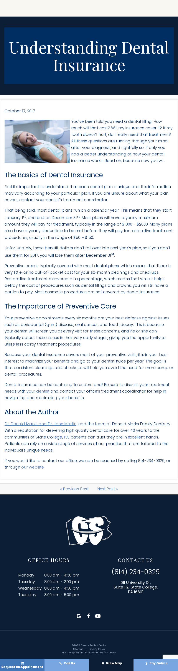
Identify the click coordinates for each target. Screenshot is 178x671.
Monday (26, 575)
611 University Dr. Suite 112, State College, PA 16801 (136, 587)
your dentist (37, 391)
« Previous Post (74, 489)
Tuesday (26, 581)
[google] (79, 616)
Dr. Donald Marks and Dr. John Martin (40, 424)
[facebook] (88, 616)
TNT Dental (110, 652)
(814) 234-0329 (136, 572)
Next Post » (107, 489)
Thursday (27, 594)
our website (32, 467)
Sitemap (78, 649)
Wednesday (30, 588)
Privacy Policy (97, 649)
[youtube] (98, 616)
